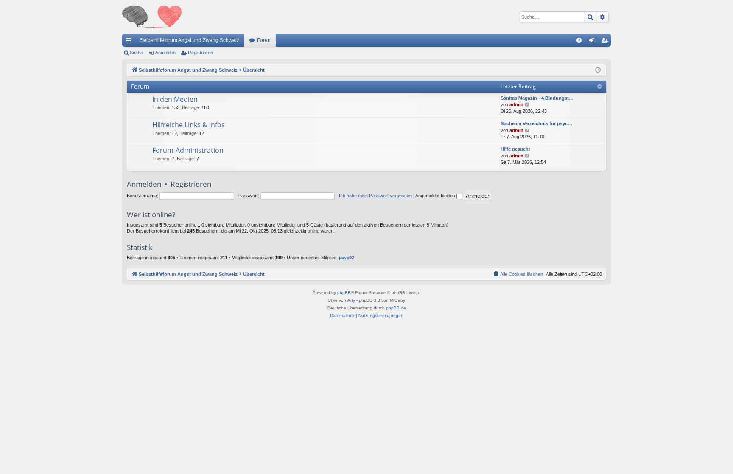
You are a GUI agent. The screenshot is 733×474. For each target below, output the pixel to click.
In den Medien (175, 99)
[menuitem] (579, 40)
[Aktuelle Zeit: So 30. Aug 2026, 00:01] (598, 70)
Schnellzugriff (130, 42)
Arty (351, 300)
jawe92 (346, 257)
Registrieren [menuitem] (606, 42)
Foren (264, 40)
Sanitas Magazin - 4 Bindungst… (537, 98)
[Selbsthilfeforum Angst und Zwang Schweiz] (152, 17)
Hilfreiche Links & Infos (188, 124)
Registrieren (200, 52)
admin (516, 104)
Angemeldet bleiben (435, 195)
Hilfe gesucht (515, 148)
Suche (136, 52)
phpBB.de (396, 308)
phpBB (344, 292)
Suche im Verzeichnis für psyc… (536, 123)
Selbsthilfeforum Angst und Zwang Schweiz (189, 40)
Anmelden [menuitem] (593, 42)
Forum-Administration (188, 150)
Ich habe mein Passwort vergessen (375, 195)
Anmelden (165, 52)
